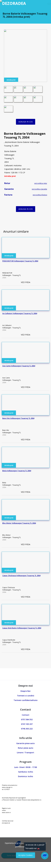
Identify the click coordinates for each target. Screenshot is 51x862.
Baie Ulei (5, 430)
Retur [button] (6, 183)
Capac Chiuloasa (8, 587)
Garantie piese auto (25, 743)
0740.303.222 (26, 728)
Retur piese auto (25, 748)
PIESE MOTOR (7, 273)
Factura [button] (7, 195)
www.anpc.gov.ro (7, 787)
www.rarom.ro (6, 812)
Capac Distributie (8, 640)
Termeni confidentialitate (25, 700)
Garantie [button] (8, 189)
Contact (25, 715)
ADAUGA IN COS (25, 121)
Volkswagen (6, 275)
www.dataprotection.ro (34, 800)
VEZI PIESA (25, 282)
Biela (4, 483)
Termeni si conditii (25, 695)
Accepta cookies (25, 855)
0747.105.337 (26, 724)
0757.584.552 (26, 719)
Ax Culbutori (7, 325)
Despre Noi (25, 691)
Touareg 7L (16, 275)
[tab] (25, 184)
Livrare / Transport (25, 752)
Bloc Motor (6, 535)
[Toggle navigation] (49, 3)
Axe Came (6, 378)
